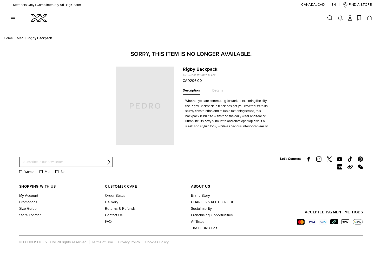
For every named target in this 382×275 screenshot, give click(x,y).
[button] (309, 4)
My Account (28, 195)
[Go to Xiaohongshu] (339, 166)
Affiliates (198, 221)
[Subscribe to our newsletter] (108, 162)
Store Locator (30, 215)
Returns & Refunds (120, 208)
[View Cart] (369, 18)
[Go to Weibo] (350, 166)
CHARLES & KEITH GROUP (212, 202)
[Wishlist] (359, 18)
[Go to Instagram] (318, 159)
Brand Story (200, 195)
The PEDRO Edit (204, 228)
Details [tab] (217, 90)
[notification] (340, 18)
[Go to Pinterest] (360, 159)
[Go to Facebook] (308, 159)
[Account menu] (350, 18)
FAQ (108, 221)
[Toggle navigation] (13, 18)
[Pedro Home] (38, 18)
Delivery (111, 202)
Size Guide (28, 208)
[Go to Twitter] (329, 159)
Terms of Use (102, 242)
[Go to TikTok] (350, 159)
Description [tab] (191, 90)
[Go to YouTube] (339, 159)
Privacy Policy (129, 242)
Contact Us (114, 215)
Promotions (28, 202)
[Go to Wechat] (360, 166)
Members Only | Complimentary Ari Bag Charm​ (47, 5)
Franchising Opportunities (212, 215)
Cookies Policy (157, 242)
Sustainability (201, 208)
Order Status (115, 195)
